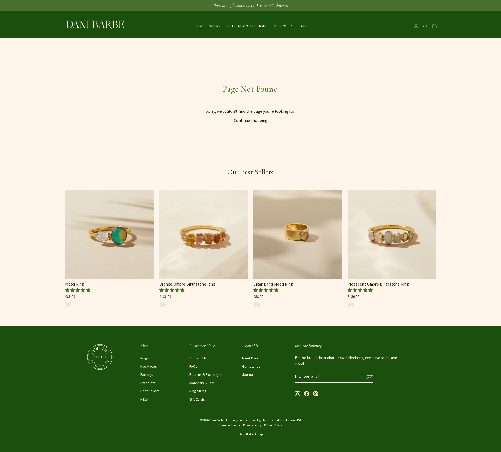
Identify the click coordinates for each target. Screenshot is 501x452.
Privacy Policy (252, 425)
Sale (303, 26)
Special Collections (247, 26)
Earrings (146, 374)
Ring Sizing (197, 391)
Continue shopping (250, 120)
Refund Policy (273, 425)
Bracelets (148, 382)
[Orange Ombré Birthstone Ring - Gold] (162, 304)
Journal (248, 374)
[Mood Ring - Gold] (68, 304)
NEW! (144, 399)
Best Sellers (149, 391)
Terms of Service (230, 425)
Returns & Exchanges (205, 374)
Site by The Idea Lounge (250, 434)
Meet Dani (250, 358)
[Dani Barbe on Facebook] (306, 393)
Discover (283, 26)
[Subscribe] (369, 376)
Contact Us (198, 358)
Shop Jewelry (207, 26)
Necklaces (148, 366)
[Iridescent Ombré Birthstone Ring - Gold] (351, 304)
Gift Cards (197, 399)
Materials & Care (202, 382)
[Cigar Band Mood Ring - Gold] (256, 304)
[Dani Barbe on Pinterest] (315, 393)
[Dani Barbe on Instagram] (297, 393)
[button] (78, 290)
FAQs (193, 366)
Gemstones (251, 366)
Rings (144, 358)
